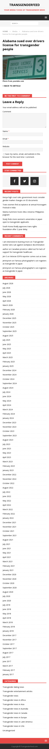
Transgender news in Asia (13, 704)
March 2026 (8, 305)
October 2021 (8, 531)
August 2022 (8, 487)
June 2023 (7, 448)
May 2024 (7, 401)
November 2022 (9, 479)
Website (6, 146)
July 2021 (6, 544)
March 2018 (8, 622)
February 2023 (9, 466)
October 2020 (8, 583)
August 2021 (8, 539)
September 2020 (10, 587)
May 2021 (7, 553)
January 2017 (8, 674)
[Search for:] (24, 23)
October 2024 (8, 379)
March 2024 (8, 409)
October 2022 (8, 483)
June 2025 (7, 344)
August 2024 (8, 388)
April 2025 (7, 353)
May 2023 (7, 453)
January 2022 (8, 518)
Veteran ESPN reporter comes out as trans (28, 256)
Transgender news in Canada (15, 713)
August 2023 (8, 440)
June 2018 (7, 609)
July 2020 (6, 596)
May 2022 (7, 500)
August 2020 (8, 592)
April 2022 (7, 505)
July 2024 (6, 392)
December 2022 (9, 474)
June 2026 (7, 292)
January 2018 (8, 631)
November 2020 (9, 579)
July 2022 (6, 492)
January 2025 (8, 366)
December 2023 (9, 422)
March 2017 (8, 666)
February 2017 (9, 670)
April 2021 (7, 557)
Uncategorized (9, 730)
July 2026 (6, 288)
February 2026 (9, 309)
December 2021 (9, 522)
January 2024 (8, 418)
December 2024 (9, 370)
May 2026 (7, 296)
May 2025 (7, 348)
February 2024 (9, 414)
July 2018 (6, 605)
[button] (45, 17)
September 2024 (10, 383)
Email (5, 139)
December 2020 (9, 574)
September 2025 (10, 331)
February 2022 (9, 513)
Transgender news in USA (13, 726)
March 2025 (8, 357)
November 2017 (9, 639)
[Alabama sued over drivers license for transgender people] (24, 78)
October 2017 (8, 644)
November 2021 (9, 526)
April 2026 (7, 301)
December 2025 (9, 318)
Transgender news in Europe (15, 717)
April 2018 (7, 618)
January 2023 (8, 470)
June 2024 (7, 396)
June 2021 (7, 548)
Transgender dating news (13, 687)
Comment (7, 111)
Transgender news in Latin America (17, 722)
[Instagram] (34, 181)
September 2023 (10, 435)
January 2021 (8, 570)
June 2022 (7, 496)
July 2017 (6, 657)
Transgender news (10, 695)
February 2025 (9, 361)
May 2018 (7, 613)
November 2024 (9, 374)
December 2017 (9, 635)
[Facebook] (14, 181)
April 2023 (7, 457)
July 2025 (6, 340)
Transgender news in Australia (15, 708)
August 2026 (8, 283)
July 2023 (6, 444)
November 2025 (9, 322)
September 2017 (10, 648)
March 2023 (8, 461)
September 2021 (10, 535)
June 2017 (7, 661)
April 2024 (7, 405)
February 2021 (9, 566)
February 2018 (9, 626)
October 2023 (8, 431)
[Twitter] (24, 181)
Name (5, 131)
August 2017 (8, 652)
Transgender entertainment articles (17, 691)
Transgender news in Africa (14, 700)
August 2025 (8, 335)
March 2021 (8, 561)
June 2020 (7, 600)
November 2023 (9, 427)
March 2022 (8, 509)
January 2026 (8, 314)
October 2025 (8, 327)
